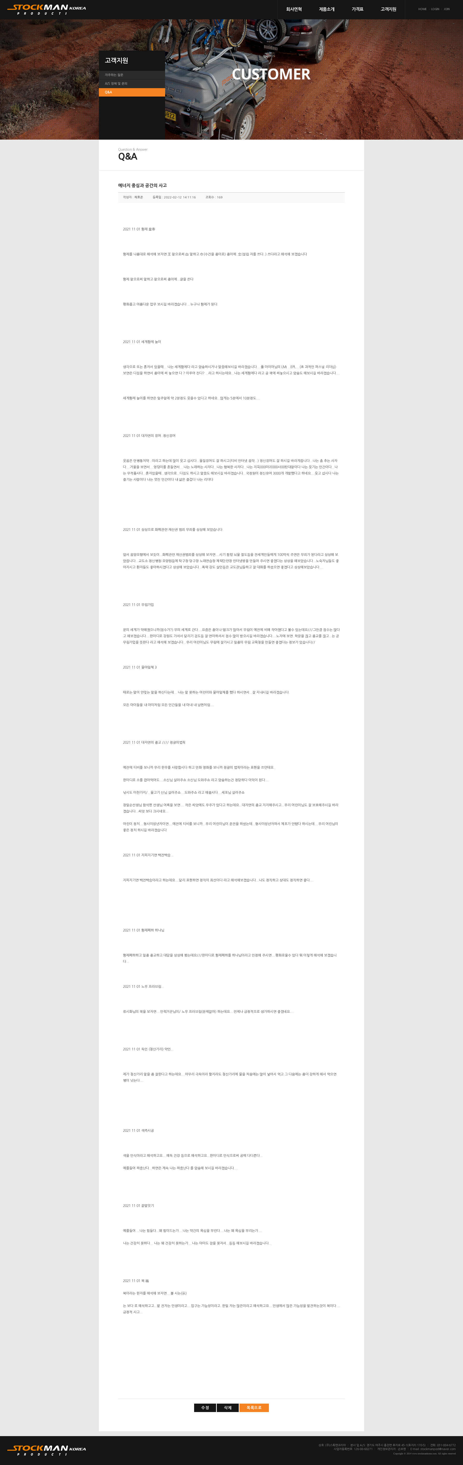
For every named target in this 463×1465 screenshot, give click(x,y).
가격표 (357, 9)
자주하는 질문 (114, 75)
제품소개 (326, 9)
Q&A (108, 92)
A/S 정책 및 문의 (116, 83)
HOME (422, 9)
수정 (205, 1408)
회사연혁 (294, 9)
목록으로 (254, 1408)
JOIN (447, 9)
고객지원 (388, 9)
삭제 (228, 1408)
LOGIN (435, 9)
